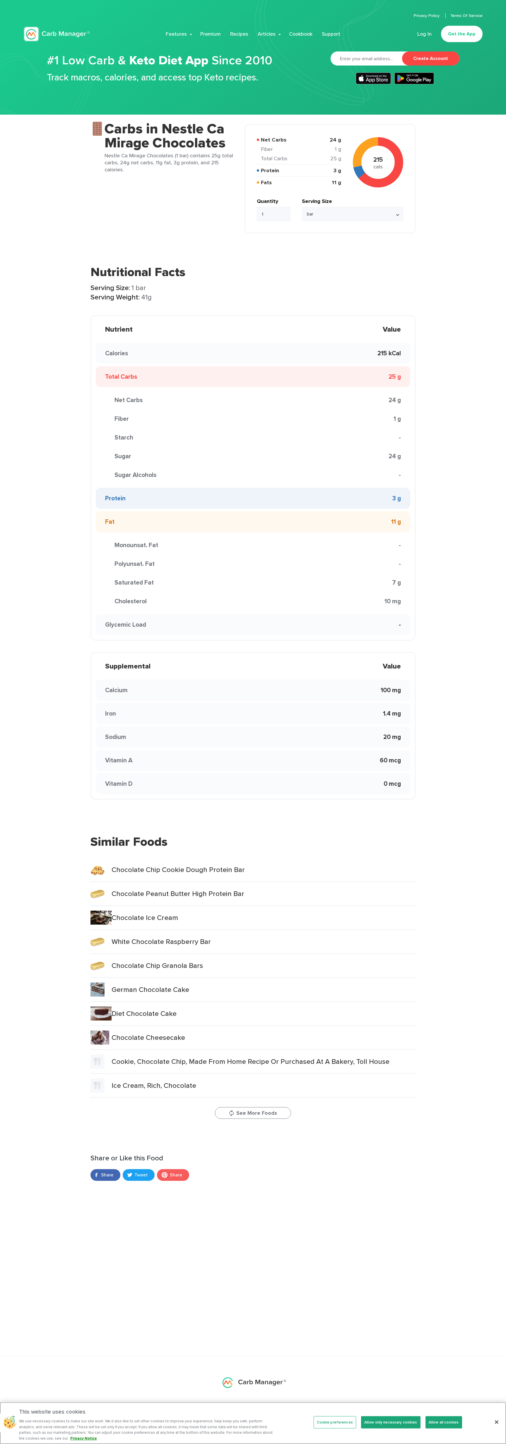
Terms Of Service (466, 15)
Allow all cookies (444, 1422)
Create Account (430, 58)
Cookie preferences (335, 1422)
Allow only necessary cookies (390, 1422)
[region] (253, 1423)
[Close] (496, 1422)
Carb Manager (56, 34)
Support (331, 33)
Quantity (267, 201)
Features (176, 33)
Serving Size (317, 201)
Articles (267, 33)
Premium (210, 33)
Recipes (239, 33)
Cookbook (300, 33)
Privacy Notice (83, 1438)
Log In (424, 33)
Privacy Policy (427, 15)
